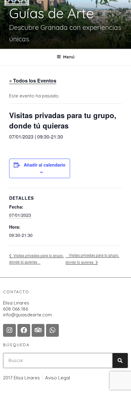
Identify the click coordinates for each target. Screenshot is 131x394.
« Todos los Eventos (32, 80)
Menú (69, 57)
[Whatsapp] (52, 330)
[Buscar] (120, 360)
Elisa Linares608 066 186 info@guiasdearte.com (27, 309)
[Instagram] (9, 330)
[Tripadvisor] (38, 330)
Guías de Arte (51, 13)
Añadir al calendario (45, 165)
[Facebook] (23, 330)
